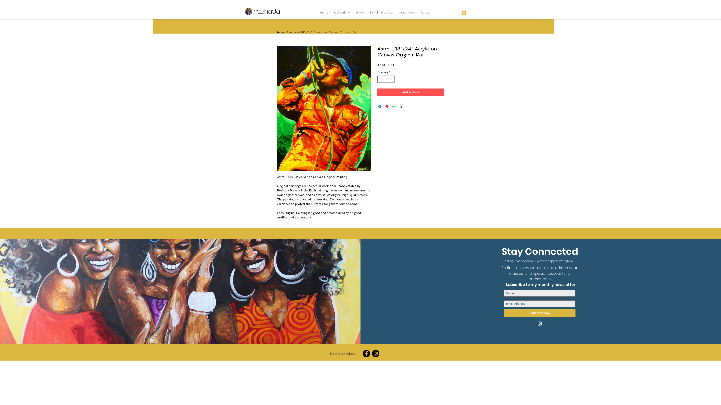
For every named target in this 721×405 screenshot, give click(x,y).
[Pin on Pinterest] (387, 106)
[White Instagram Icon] (539, 323)
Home (281, 32)
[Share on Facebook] (380, 106)
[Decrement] (380, 79)
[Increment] (391, 79)
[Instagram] (375, 353)
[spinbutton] (386, 79)
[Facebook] (366, 353)
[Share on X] (401, 106)
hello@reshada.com (519, 261)
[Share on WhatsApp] (394, 106)
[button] (342, 12)
